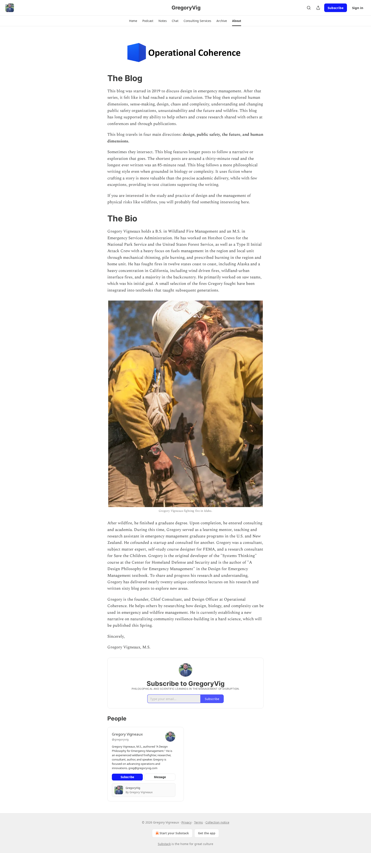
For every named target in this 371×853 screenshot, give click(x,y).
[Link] (101, 78)
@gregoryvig (120, 739)
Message (160, 777)
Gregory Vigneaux (127, 734)
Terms (198, 822)
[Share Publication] (318, 7)
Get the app (206, 833)
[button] (133, 21)
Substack (164, 844)
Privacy (186, 822)
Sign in (357, 8)
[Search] (308, 7)
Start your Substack (174, 833)
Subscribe (336, 8)
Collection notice (217, 822)
